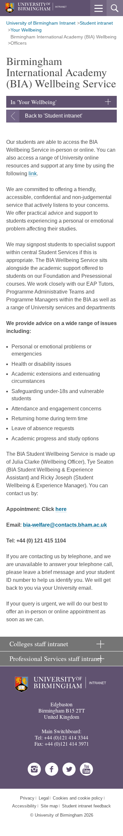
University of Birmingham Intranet (40, 23)
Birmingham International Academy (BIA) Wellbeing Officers (63, 40)
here (61, 509)
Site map (49, 805)
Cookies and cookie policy (78, 798)
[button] (98, 8)
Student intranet (96, 23)
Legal (44, 798)
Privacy (27, 798)
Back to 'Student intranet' (53, 116)
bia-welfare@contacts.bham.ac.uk (65, 525)
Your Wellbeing (26, 30)
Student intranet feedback (86, 805)
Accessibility (24, 805)
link (33, 173)
